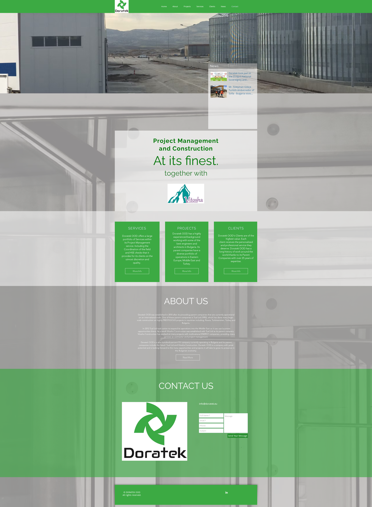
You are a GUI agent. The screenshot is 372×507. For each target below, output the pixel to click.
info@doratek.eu (208, 403)
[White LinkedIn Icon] (226, 492)
